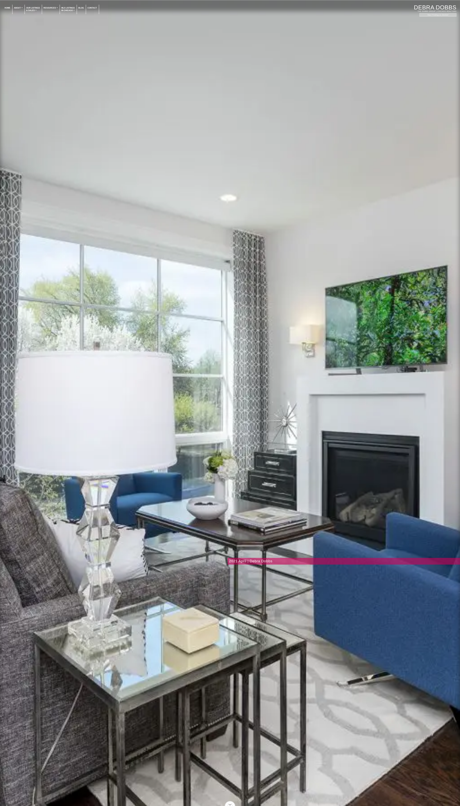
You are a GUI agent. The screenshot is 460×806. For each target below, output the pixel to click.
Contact (92, 8)
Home (7, 8)
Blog (81, 8)
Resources (49, 8)
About (17, 8)
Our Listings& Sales (33, 9)
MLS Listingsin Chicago (68, 9)
